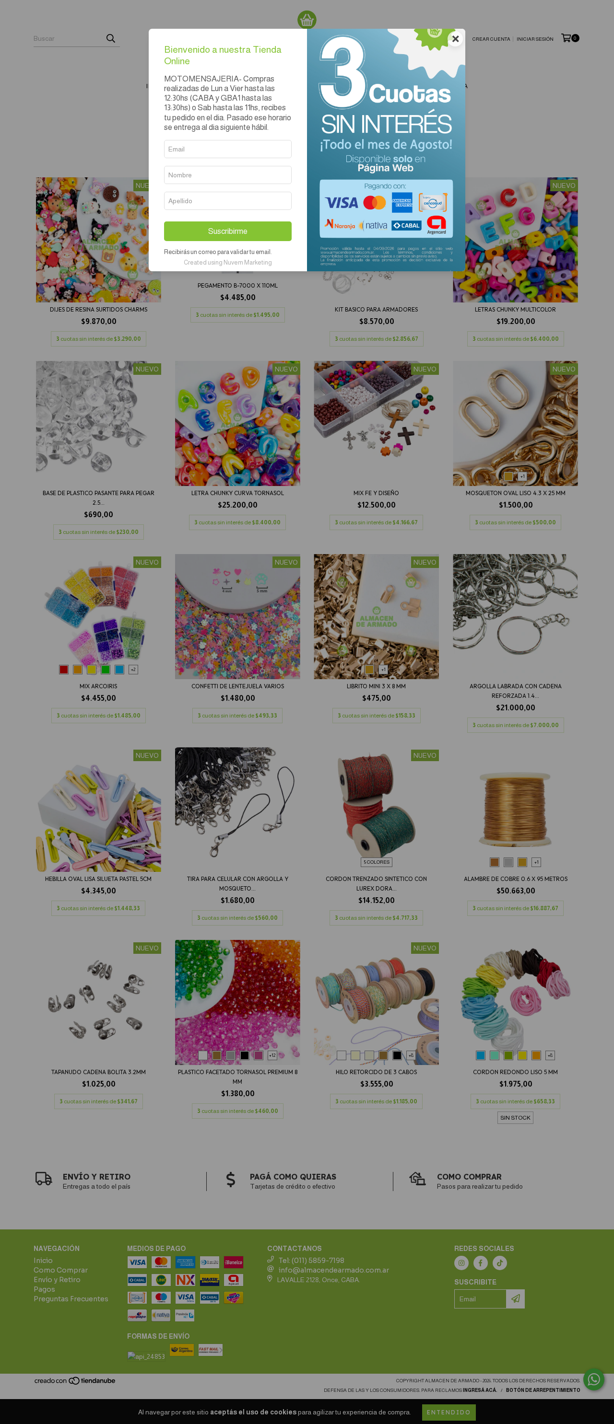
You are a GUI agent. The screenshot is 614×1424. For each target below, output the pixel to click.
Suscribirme (228, 231)
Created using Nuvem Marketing (228, 262)
